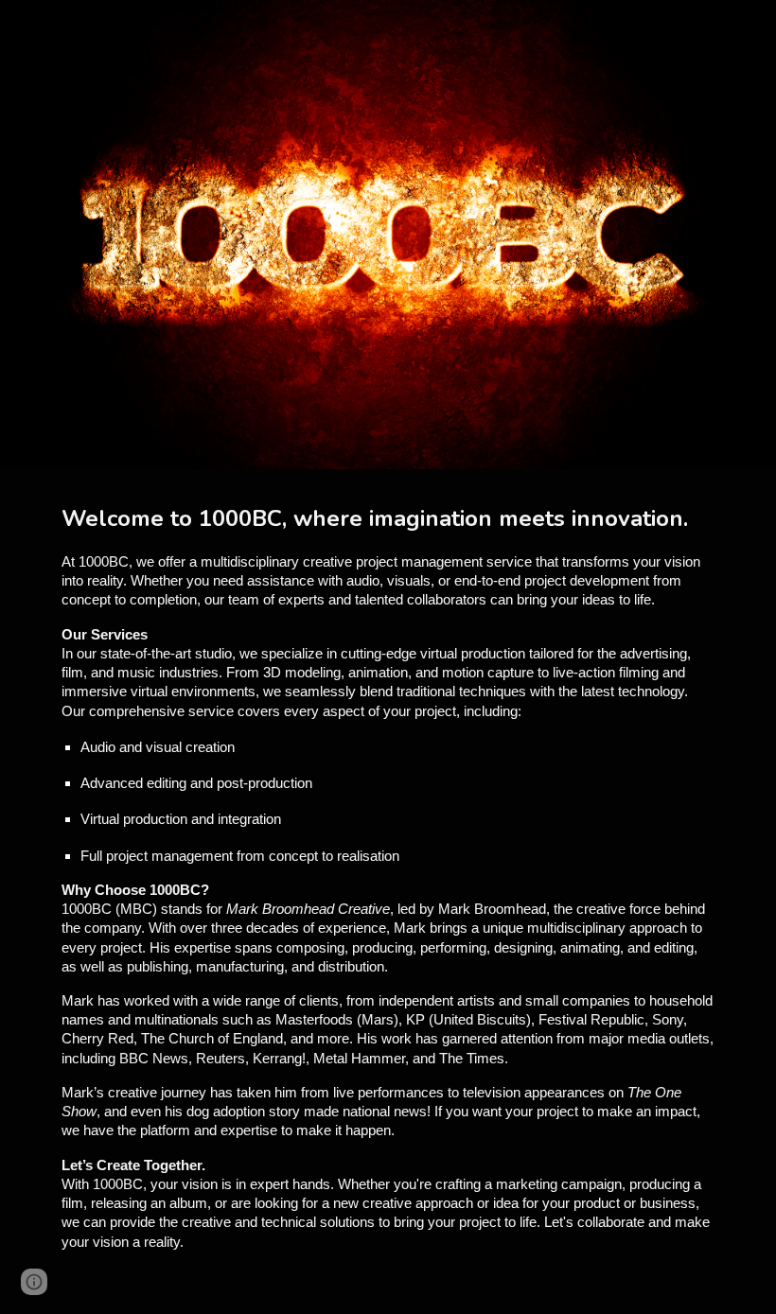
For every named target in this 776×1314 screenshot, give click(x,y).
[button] (34, 1282)
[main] (388, 891)
